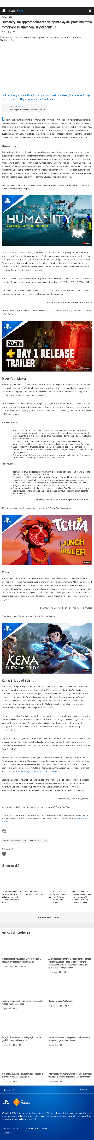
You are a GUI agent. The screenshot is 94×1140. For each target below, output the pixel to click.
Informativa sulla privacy (36, 1128)
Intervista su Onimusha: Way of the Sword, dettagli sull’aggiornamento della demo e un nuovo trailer (70, 1075)
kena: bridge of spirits (19, 840)
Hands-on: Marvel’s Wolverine (60, 1000)
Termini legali (8, 1132)
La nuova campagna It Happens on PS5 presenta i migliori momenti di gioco (23, 1002)
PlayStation (15, 10)
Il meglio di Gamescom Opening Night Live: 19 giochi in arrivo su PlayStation (21, 1039)
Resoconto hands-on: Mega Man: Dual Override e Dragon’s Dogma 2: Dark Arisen (69, 1039)
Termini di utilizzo (10, 1128)
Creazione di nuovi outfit (49, 771)
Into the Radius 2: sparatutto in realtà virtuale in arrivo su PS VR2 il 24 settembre (22, 1075)
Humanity (5, 840)
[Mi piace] (22, 966)
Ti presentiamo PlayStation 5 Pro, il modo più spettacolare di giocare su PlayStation (21, 960)
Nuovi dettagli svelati (27, 771)
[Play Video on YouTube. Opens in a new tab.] (87, 243)
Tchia (45, 840)
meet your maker (35, 840)
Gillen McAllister (16, 106)
